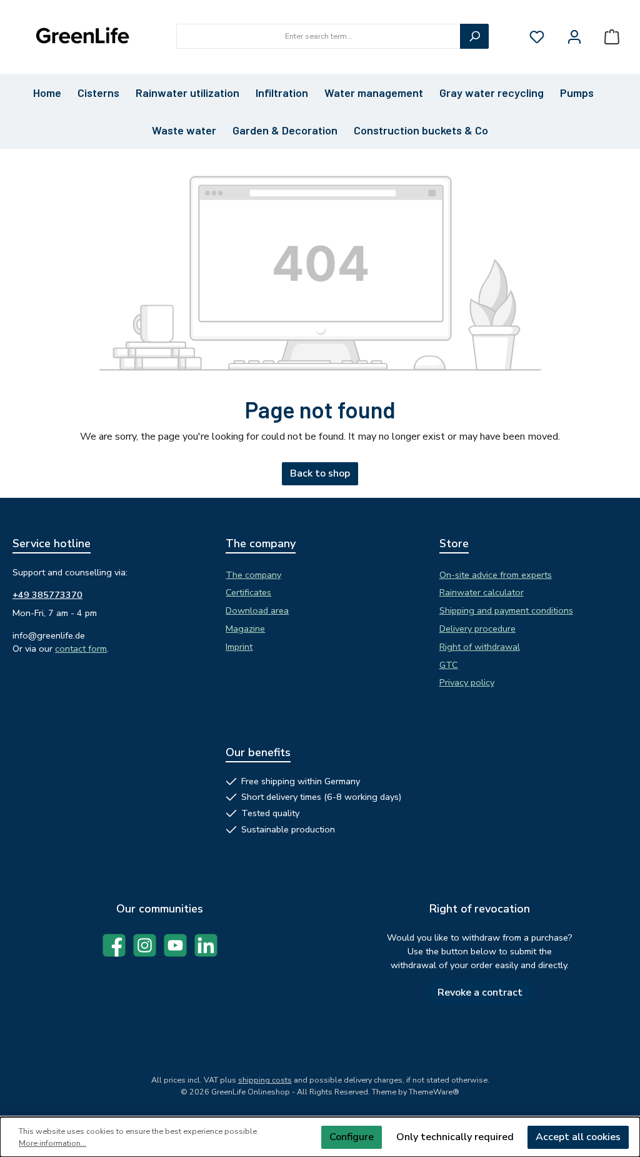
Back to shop (320, 473)
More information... (52, 1143)
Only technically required (455, 1137)
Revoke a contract (480, 992)
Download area (257, 610)
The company (253, 574)
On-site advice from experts (495, 574)
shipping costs (265, 1079)
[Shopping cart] (612, 36)
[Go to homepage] (81, 36)
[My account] (574, 36)
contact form (81, 648)
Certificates (248, 592)
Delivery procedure (477, 628)
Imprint (239, 646)
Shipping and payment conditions (506, 610)
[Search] (474, 36)
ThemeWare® (434, 1091)
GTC (448, 665)
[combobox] (318, 36)
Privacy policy (466, 682)
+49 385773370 (47, 595)
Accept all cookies (578, 1137)
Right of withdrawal (479, 646)
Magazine (245, 628)
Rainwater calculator (481, 592)
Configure (351, 1137)
